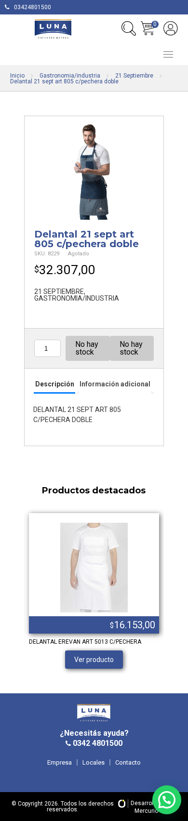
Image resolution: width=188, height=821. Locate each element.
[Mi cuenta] (170, 28)
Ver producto (94, 659)
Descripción (54, 384)
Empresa (59, 762)
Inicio (17, 75)
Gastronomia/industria (70, 75)
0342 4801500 (96, 743)
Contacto (128, 762)
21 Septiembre (134, 75)
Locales (93, 762)
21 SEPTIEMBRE (59, 291)
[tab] (54, 385)
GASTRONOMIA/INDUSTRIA (76, 298)
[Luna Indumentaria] (53, 29)
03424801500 (32, 7)
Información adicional (115, 384)
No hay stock (86, 348)
